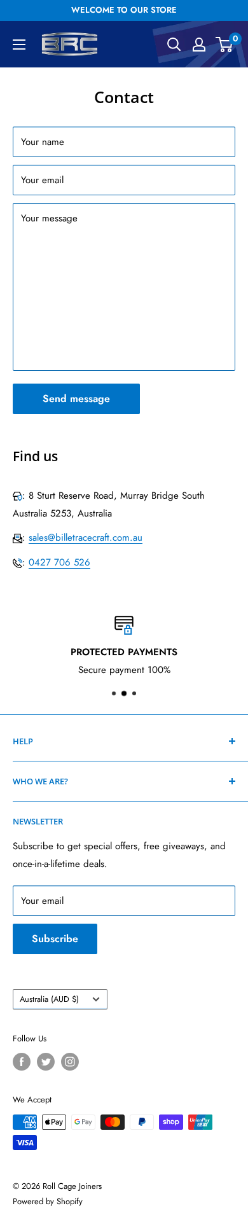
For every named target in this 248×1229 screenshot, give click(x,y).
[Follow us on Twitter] (46, 1062)
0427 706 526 (59, 562)
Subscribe (55, 938)
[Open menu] (19, 44)
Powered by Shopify (48, 1201)
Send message (76, 398)
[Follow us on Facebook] (22, 1062)
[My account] (199, 45)
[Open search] (174, 45)
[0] (225, 44)
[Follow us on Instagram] (70, 1062)
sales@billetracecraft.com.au (85, 538)
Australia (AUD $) (49, 999)
